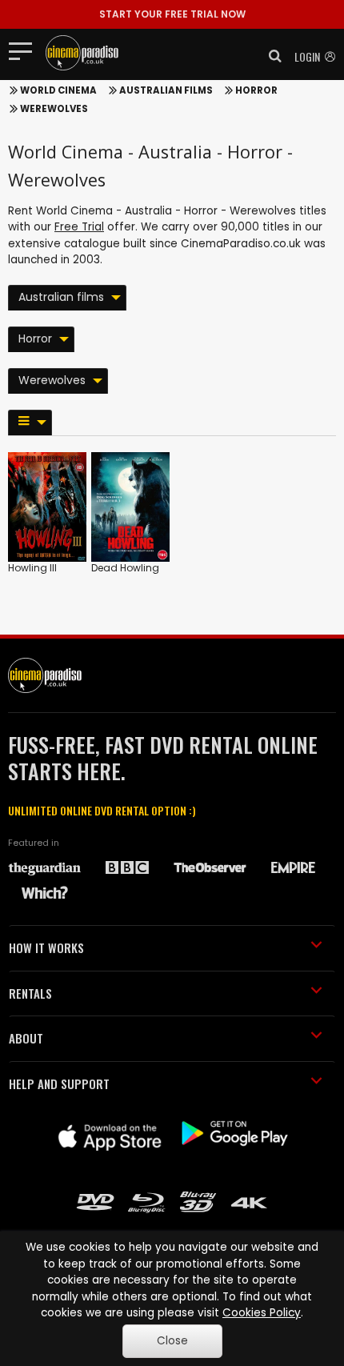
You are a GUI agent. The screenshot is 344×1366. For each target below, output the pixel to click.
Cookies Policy (261, 1312)
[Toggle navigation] (25, 50)
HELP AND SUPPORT (59, 1083)
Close (172, 1340)
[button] (270, 56)
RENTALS (30, 993)
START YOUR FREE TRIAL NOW (172, 14)
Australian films (166, 90)
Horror (256, 90)
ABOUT (26, 1038)
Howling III (32, 568)
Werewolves (54, 108)
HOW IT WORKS (46, 947)
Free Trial (79, 226)
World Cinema (58, 90)
